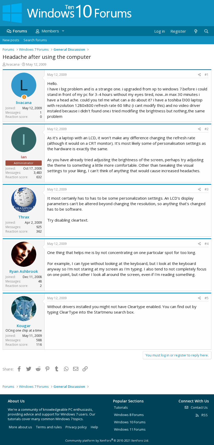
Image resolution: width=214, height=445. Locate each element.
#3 (207, 189)
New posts (11, 40)
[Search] (206, 31)
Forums (20, 30)
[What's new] (196, 31)
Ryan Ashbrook (23, 271)
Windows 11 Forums (130, 429)
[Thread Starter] (24, 97)
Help (94, 427)
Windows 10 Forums (130, 422)
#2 (207, 129)
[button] (63, 31)
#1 (207, 74)
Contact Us (199, 407)
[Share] (199, 75)
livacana (13, 64)
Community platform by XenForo (107, 440)
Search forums (35, 40)
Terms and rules (49, 427)
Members (50, 30)
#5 (207, 298)
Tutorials (121, 407)
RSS (204, 415)
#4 (207, 243)
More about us (20, 427)
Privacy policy (76, 427)
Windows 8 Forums (129, 414)
